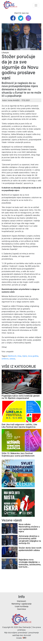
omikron (5, 359)
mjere (24, 356)
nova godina (33, 356)
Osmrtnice (21, 609)
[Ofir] (24, 638)
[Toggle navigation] (36, 5)
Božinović (12, 356)
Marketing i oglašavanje (21, 604)
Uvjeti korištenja (21, 606)
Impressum (21, 601)
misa (19, 356)
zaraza (12, 359)
